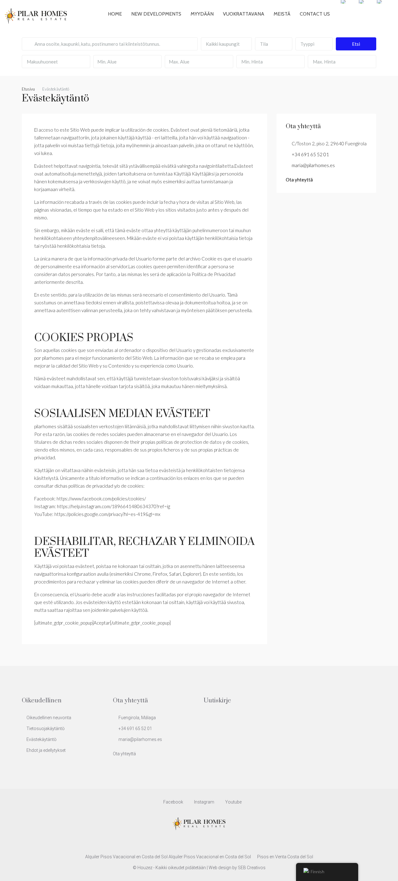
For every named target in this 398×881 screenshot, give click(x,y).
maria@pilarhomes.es (313, 165)
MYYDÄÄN (202, 14)
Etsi (356, 44)
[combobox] (226, 43)
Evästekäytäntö (41, 739)
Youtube (233, 801)
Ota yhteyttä (299, 179)
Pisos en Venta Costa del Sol (285, 856)
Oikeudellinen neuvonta (48, 717)
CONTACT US (315, 14)
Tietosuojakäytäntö (45, 728)
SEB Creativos (252, 867)
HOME (115, 14)
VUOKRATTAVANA (243, 14)
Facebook (173, 801)
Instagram (204, 801)
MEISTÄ (282, 14)
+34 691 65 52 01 (310, 154)
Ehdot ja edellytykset (46, 750)
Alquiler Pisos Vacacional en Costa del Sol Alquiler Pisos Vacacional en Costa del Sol (168, 856)
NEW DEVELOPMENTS (156, 14)
